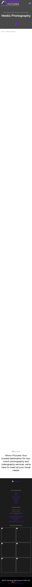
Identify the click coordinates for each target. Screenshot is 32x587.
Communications (16, 496)
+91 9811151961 (20, 521)
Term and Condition (12, 583)
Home (16, 493)
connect (16, 502)
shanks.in (18, 582)
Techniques (16, 499)
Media (16, 501)
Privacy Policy (21, 583)
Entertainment (16, 497)
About (16, 494)
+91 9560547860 (12, 521)
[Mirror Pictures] (10, 3)
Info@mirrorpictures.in (16, 518)
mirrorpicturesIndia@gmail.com (16, 516)
